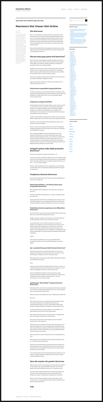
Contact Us (76, 9)
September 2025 (73, 64)
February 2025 (73, 72)
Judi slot (70, 151)
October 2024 (72, 77)
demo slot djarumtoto (21, 41)
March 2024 (72, 86)
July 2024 (72, 81)
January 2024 (72, 89)
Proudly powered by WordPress (35, 396)
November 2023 (73, 91)
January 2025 (72, 74)
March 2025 (72, 71)
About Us (70, 9)
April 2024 (72, 85)
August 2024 (72, 80)
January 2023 (72, 104)
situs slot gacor (72, 131)
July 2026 (72, 52)
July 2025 (72, 66)
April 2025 (72, 70)
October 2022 (72, 107)
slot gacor (71, 126)
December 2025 (73, 60)
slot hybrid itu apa (22, 56)
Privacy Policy (84, 9)
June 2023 (72, 97)
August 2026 (72, 51)
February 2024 (73, 87)
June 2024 (72, 82)
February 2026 (73, 57)
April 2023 (72, 100)
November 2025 (73, 61)
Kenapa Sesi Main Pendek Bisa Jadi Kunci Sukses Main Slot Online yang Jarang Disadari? (78, 37)
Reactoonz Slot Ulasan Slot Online (37, 26)
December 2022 (73, 105)
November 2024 (73, 76)
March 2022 (72, 112)
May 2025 (72, 69)
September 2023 (73, 94)
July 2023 (72, 96)
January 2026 (72, 59)
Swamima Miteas (23, 9)
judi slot (70, 138)
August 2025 (72, 65)
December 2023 (73, 90)
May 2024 (72, 84)
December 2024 (73, 75)
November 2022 (73, 106)
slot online (71, 136)
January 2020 (72, 115)
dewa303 (71, 141)
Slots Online (18, 32)
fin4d (70, 123)
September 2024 (73, 79)
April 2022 (72, 111)
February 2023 (73, 102)
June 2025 (72, 67)
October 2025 (72, 62)
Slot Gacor (63, 9)
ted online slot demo (22, 59)
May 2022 (72, 110)
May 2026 (72, 54)
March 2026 (72, 56)
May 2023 (72, 99)
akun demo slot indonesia (21, 34)
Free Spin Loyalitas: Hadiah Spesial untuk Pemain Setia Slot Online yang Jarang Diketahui (78, 30)
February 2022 (73, 114)
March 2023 (72, 101)
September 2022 (73, 109)
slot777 (70, 148)
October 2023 (72, 92)
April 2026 (72, 55)
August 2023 (72, 95)
